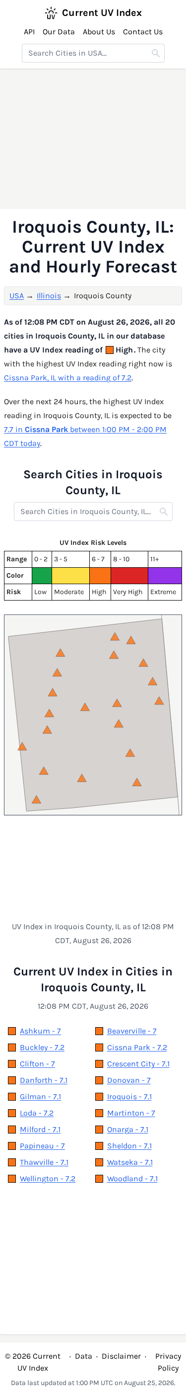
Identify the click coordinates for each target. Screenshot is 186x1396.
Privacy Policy (168, 1362)
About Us (99, 31)
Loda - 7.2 (37, 1113)
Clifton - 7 (37, 1063)
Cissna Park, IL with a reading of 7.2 (67, 377)
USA (16, 295)
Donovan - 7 (129, 1080)
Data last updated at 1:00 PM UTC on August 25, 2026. (93, 1383)
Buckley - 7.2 (42, 1047)
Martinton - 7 (131, 1113)
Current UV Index (102, 12)
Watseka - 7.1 (130, 1162)
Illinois (49, 295)
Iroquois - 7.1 (129, 1096)
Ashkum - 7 (40, 1031)
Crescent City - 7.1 (138, 1063)
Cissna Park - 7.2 (137, 1047)
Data (83, 1356)
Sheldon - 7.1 (129, 1145)
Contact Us (143, 31)
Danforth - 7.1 (43, 1080)
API (29, 31)
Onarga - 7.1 (127, 1129)
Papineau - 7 (42, 1145)
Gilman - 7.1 (40, 1096)
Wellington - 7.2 (47, 1178)
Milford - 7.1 (40, 1129)
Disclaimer (121, 1356)
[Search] (156, 53)
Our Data (59, 31)
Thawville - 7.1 (44, 1162)
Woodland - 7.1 (132, 1178)
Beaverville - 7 (132, 1031)
